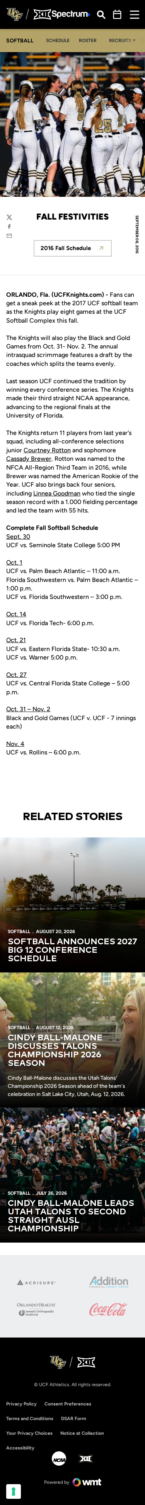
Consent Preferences (67, 1404)
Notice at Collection (82, 1433)
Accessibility (20, 1448)
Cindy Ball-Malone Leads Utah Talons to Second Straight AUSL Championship (71, 1216)
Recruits (120, 40)
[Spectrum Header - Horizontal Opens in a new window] (71, 14)
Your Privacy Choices (29, 1433)
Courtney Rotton (47, 450)
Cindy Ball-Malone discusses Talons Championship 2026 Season (55, 1051)
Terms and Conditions (29, 1418)
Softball (19, 931)
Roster (88, 40)
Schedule (58, 40)
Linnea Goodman (56, 493)
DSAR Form (73, 1418)
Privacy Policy (21, 1404)
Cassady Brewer (28, 458)
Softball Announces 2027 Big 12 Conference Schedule (72, 950)
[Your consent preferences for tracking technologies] (13, 1491)
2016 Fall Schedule (76, 250)
